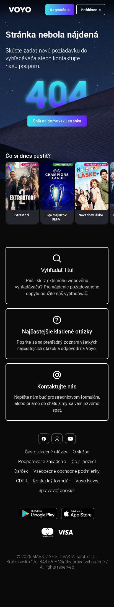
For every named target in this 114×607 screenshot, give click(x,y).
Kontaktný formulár (51, 481)
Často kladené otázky (46, 451)
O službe (81, 451)
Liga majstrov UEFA (56, 217)
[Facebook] (43, 438)
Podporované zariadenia (42, 461)
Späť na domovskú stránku (57, 121)
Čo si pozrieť (84, 461)
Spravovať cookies (57, 490)
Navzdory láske (91, 215)
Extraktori (21, 215)
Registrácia (59, 9)
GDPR (21, 481)
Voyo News (87, 481)
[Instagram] (57, 438)
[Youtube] (70, 438)
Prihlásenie (91, 9)
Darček (21, 471)
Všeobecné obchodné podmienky (66, 471)
